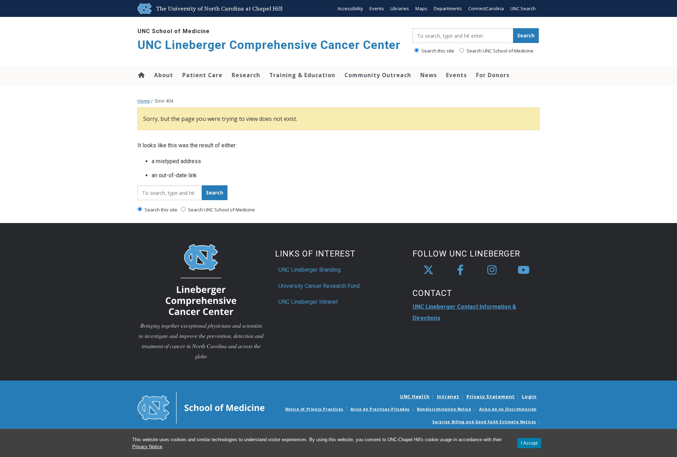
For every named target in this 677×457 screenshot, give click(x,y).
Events (377, 8)
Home (141, 75)
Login (529, 396)
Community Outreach (377, 75)
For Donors (493, 75)
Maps (421, 8)
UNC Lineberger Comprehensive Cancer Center (269, 45)
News (428, 75)
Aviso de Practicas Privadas (380, 409)
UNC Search (523, 8)
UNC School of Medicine (174, 31)
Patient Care (202, 75)
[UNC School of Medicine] (201, 407)
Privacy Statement (490, 396)
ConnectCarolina (486, 8)
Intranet (448, 396)
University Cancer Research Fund (319, 286)
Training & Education (302, 75)
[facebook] (460, 270)
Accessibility (350, 8)
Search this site (437, 51)
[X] (428, 270)
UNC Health (415, 396)
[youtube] (523, 270)
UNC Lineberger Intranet (308, 301)
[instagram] (492, 270)
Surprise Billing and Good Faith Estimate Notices (484, 421)
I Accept (529, 443)
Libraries (399, 8)
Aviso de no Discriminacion (508, 409)
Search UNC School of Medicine (499, 51)
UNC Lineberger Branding (310, 269)
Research (246, 75)
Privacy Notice (147, 446)
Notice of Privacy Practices (314, 409)
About (163, 75)
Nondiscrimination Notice (444, 409)
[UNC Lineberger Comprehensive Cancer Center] (201, 279)
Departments (448, 8)
